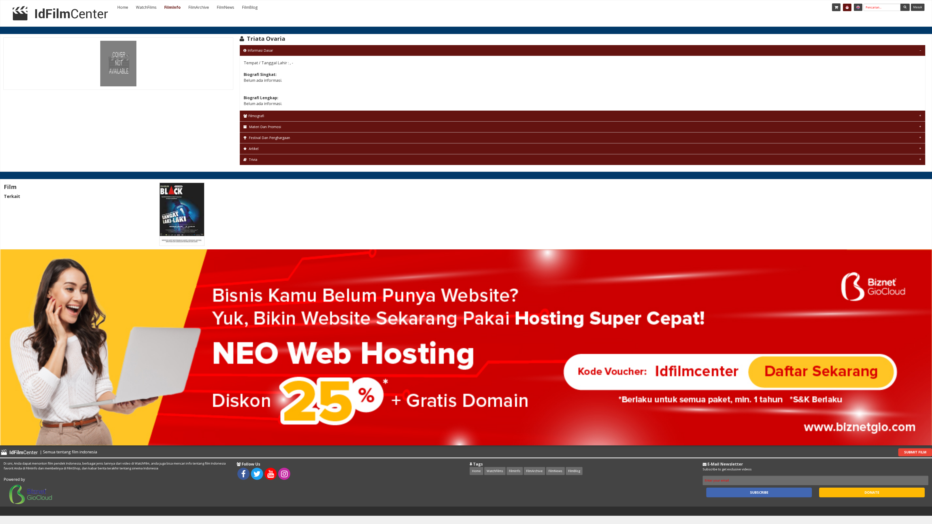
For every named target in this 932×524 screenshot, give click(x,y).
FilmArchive (198, 7)
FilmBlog (250, 7)
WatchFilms (146, 7)
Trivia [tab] (252, 159)
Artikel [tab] (253, 148)
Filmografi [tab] (256, 116)
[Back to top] (916, 494)
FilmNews (225, 7)
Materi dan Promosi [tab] (264, 126)
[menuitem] (122, 7)
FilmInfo (172, 7)
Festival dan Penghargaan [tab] (269, 137)
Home (122, 7)
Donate (872, 492)
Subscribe (759, 492)
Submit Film (915, 452)
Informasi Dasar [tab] (260, 50)
